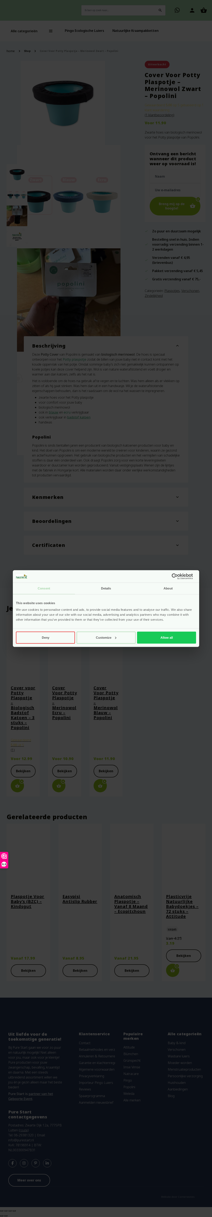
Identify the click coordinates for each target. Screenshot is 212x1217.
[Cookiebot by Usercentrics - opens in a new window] (178, 576)
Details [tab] (106, 588)
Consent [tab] (44, 588)
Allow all (166, 637)
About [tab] (168, 588)
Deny (45, 637)
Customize (103, 637)
